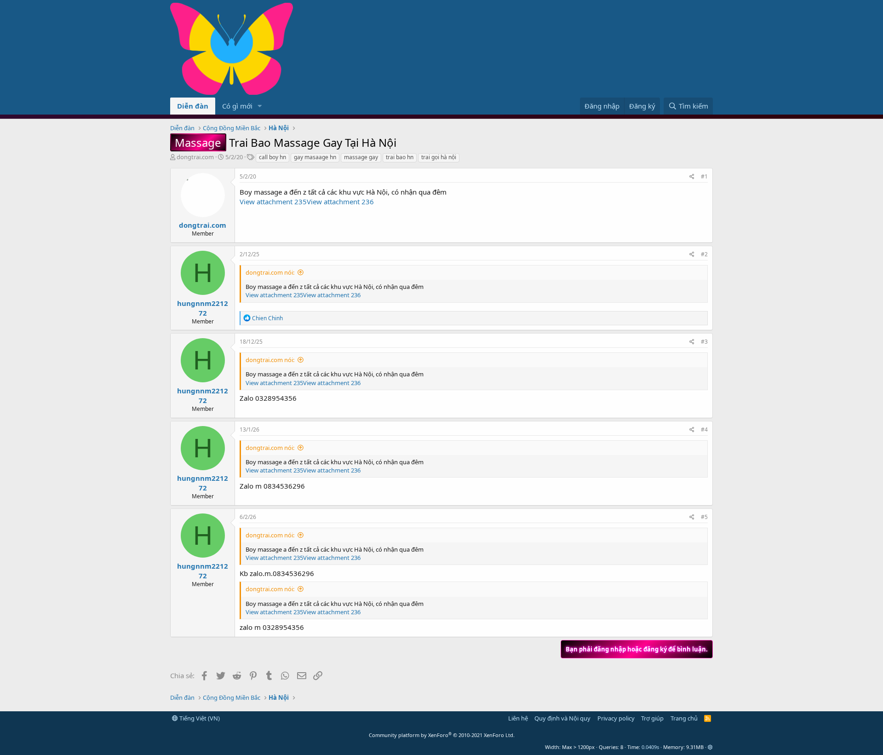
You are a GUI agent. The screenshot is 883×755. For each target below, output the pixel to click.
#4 (704, 429)
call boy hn (272, 157)
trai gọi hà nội (438, 157)
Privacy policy (616, 718)
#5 (704, 517)
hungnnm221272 (202, 308)
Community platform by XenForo (442, 735)
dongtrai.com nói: (270, 272)
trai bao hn (399, 157)
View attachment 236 (340, 201)
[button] (259, 106)
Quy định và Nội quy (562, 718)
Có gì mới (237, 105)
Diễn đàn (192, 105)
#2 (704, 254)
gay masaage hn (315, 157)
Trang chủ (684, 718)
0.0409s (650, 746)
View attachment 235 (273, 201)
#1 (704, 176)
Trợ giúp (652, 718)
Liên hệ (518, 718)
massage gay (361, 157)
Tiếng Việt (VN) (199, 718)
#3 (704, 342)
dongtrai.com (195, 157)
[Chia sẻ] (692, 177)
